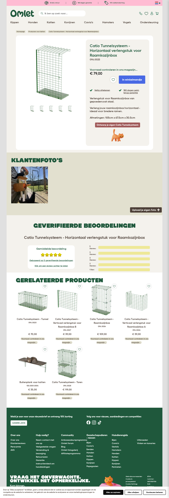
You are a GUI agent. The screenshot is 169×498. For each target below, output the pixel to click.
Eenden (90, 449)
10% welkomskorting (117, 3)
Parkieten (116, 467)
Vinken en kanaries (146, 443)
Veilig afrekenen (102, 90)
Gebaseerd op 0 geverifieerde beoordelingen (51, 260)
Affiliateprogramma (70, 453)
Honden (90, 452)
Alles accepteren (113, 492)
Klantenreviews (18, 443)
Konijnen (90, 463)
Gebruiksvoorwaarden (134, 476)
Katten (89, 456)
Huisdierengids (120, 435)
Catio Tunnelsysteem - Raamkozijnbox (102, 322)
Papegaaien (92, 466)
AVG (13, 450)
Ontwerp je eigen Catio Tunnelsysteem (118, 125)
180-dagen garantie (84, 3)
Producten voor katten (37, 31)
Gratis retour (55, 3)
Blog (63, 446)
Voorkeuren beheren (154, 492)
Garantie (40, 460)
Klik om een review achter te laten (51, 266)
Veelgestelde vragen (46, 446)
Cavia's (90, 446)
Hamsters (116, 450)
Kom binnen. (17, 485)
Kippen (89, 459)
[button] (135, 435)
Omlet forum (67, 443)
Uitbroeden (142, 440)
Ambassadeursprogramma (74, 440)
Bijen (88, 442)
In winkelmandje (132, 79)
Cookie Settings (131, 484)
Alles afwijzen (133, 492)
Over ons (15, 440)
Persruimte (16, 446)
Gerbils (115, 446)
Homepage (21, 31)
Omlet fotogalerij (69, 450)
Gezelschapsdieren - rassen (96, 436)
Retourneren (42, 457)
